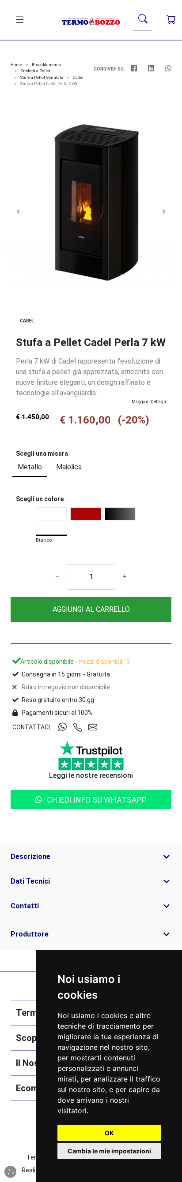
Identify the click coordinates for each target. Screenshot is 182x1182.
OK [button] (109, 1133)
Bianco (44, 540)
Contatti (25, 906)
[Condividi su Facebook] (133, 68)
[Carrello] (171, 20)
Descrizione (30, 856)
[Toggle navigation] (18, 19)
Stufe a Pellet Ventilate (41, 77)
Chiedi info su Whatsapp (97, 799)
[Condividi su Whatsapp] (168, 68)
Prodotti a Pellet (35, 70)
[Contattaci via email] (95, 727)
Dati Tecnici (30, 881)
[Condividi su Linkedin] (151, 68)
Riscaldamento (46, 64)
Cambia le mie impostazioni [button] (109, 1151)
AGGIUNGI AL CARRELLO (91, 609)
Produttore (30, 934)
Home (16, 64)
